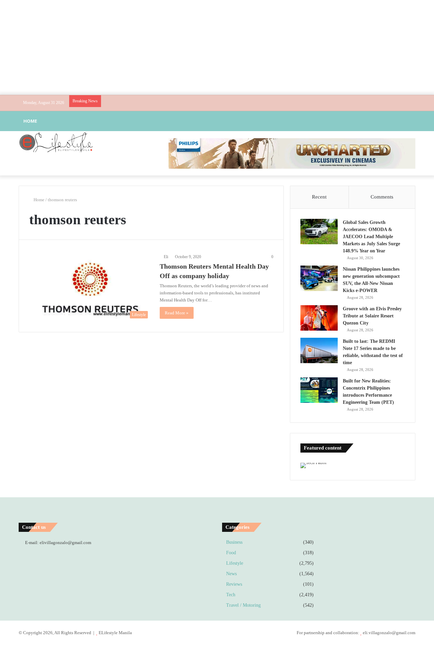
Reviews (234, 584)
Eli (166, 256)
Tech (230, 594)
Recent (319, 197)
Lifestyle (234, 563)
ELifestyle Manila (115, 632)
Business (234, 542)
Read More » (177, 312)
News (231, 573)
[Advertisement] (217, 47)
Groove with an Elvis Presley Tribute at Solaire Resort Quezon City (372, 316)
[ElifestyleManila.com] (56, 142)
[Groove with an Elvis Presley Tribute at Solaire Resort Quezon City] (319, 318)
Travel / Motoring (243, 605)
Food (231, 552)
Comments (382, 197)
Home (30, 121)
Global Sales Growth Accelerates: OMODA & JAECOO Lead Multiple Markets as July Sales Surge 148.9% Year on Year (371, 236)
